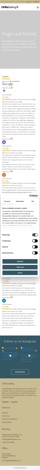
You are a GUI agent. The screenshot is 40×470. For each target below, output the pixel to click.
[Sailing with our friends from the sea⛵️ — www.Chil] (29, 355)
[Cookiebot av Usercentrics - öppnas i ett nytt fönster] (29, 196)
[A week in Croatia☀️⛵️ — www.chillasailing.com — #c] (10, 355)
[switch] (35, 240)
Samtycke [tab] (7, 201)
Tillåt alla (20, 261)
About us (5, 413)
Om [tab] (33, 201)
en (36, 1)
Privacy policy (7, 422)
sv (33, 1)
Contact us (6, 416)
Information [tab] (20, 201)
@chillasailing (20, 372)
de (38, 1)
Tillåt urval (20, 267)
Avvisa (20, 273)
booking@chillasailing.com (11, 439)
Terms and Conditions (9, 419)
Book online (28, 1)
